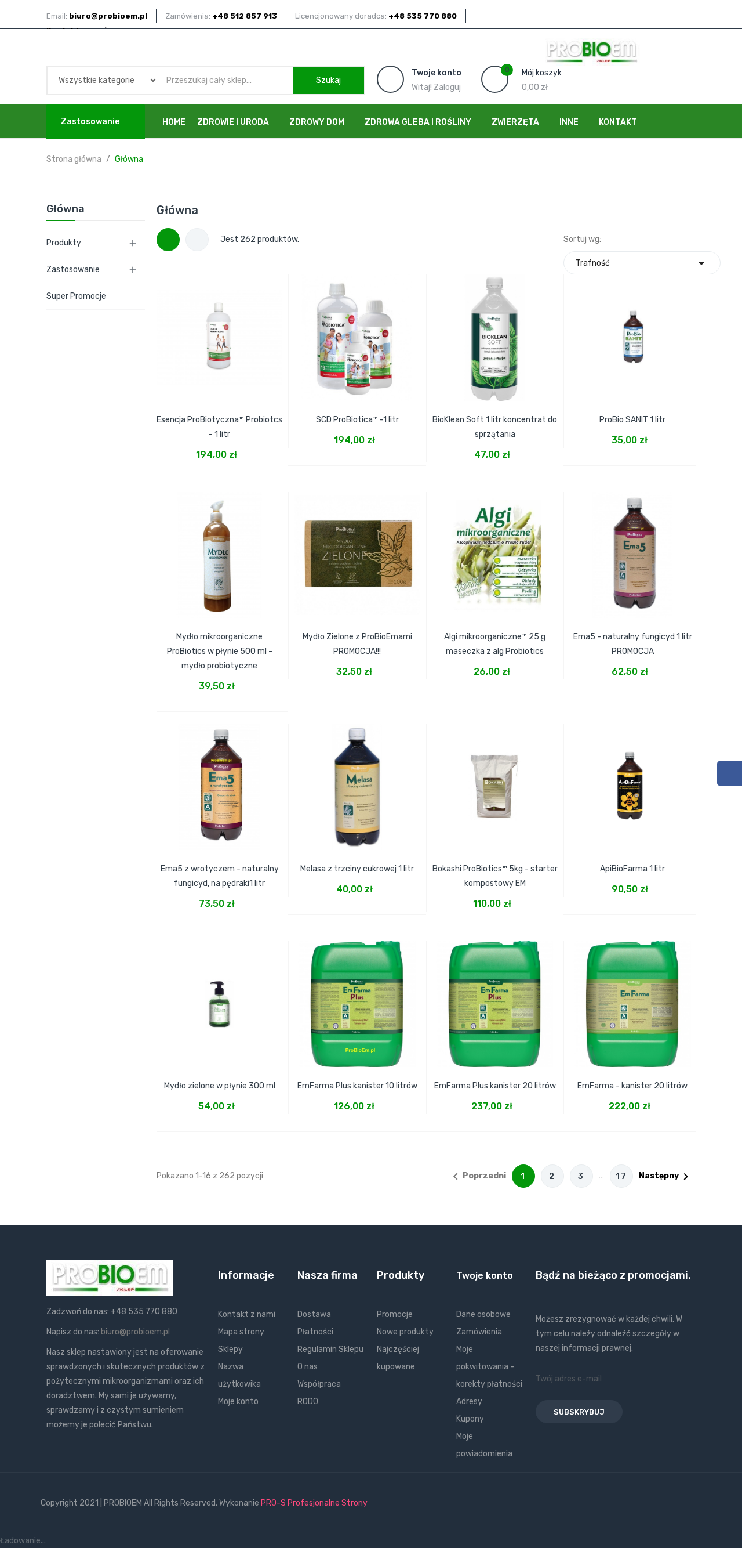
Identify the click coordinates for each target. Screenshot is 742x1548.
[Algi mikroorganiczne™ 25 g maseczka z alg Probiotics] (495, 547)
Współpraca (319, 1384)
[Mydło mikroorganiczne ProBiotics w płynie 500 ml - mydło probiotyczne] (219, 547)
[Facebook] (729, 773)
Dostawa (314, 1314)
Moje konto (238, 1401)
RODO (307, 1401)
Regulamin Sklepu (330, 1349)
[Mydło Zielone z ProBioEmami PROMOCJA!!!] (357, 547)
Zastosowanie (73, 269)
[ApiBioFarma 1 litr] (632, 779)
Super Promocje (76, 296)
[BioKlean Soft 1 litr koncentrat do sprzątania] (495, 330)
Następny (666, 1177)
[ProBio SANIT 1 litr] (632, 330)
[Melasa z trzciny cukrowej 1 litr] (357, 779)
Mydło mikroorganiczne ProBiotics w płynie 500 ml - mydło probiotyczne (219, 651)
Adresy (469, 1401)
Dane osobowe (483, 1314)
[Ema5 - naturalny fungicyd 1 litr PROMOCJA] (632, 547)
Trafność (642, 263)
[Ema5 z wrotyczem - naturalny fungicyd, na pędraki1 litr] (219, 779)
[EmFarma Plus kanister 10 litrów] (357, 996)
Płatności (315, 1332)
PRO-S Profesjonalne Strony (314, 1503)
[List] (197, 239)
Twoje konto (484, 1275)
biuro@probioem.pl (135, 1332)
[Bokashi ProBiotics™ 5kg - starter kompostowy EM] (495, 779)
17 (621, 1176)
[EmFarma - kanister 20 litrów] (632, 996)
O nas (307, 1367)
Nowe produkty (405, 1332)
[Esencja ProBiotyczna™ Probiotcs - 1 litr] (219, 330)
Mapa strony (241, 1332)
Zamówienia (479, 1332)
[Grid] (168, 239)
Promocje (395, 1314)
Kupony (470, 1419)
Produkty (63, 243)
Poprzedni (477, 1177)
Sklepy (230, 1349)
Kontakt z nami (246, 1314)
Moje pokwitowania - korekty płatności (489, 1366)
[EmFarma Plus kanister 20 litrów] (495, 996)
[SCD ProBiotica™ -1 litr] (357, 330)
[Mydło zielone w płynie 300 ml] (219, 996)
